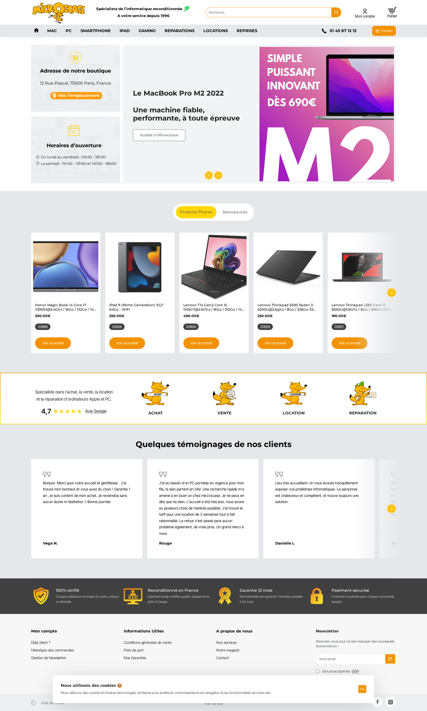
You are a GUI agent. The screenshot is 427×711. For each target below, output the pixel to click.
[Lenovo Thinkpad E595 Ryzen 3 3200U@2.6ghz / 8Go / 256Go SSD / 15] (288, 267)
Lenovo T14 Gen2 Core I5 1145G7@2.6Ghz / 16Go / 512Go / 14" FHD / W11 (213, 307)
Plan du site (213, 703)
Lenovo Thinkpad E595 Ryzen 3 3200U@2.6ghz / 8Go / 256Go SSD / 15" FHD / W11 (287, 307)
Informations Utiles (144, 631)
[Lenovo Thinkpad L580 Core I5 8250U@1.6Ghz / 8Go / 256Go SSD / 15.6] (362, 267)
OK (362, 689)
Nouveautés (235, 212)
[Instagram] (390, 701)
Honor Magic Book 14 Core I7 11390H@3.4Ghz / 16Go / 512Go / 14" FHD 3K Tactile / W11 (65, 307)
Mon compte (44, 631)
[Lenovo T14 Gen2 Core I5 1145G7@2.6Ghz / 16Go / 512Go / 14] (214, 267)
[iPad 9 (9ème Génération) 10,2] (139, 267)
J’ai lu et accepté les (340, 671)
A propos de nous (234, 631)
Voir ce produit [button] (53, 343)
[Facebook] (377, 701)
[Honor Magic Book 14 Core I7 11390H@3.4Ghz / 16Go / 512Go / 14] (65, 267)
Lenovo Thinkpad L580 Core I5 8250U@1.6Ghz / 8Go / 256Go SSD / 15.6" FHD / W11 (362, 307)
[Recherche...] (336, 12)
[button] (209, 175)
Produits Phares (196, 212)
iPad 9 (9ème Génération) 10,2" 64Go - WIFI (136, 307)
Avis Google (96, 411)
